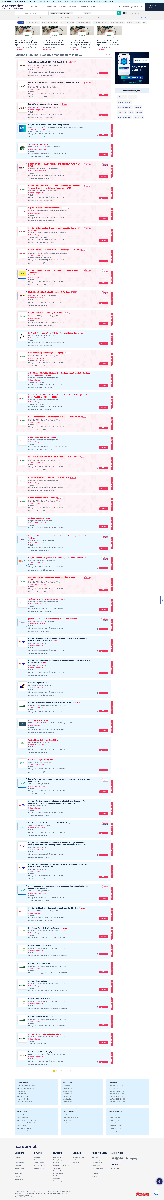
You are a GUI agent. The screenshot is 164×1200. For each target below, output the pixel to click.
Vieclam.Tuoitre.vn (78, 1157)
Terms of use (57, 1168)
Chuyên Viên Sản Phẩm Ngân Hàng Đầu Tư (44, 1034)
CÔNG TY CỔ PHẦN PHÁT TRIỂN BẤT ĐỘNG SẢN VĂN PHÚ (46, 1054)
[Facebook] (111, 1169)
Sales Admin (122, 97)
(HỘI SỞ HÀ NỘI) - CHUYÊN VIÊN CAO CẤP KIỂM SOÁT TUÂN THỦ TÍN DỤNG (55, 165)
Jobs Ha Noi (66, 1086)
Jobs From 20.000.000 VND (117, 1099)
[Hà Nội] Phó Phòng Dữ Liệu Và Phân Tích (44, 104)
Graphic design (96, 1165)
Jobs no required (114, 1115)
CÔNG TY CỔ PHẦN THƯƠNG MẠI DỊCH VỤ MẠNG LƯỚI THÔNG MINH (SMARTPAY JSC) (55, 127)
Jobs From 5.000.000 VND (116, 1088)
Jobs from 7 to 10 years (115, 1128)
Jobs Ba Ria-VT (68, 1093)
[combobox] (31, 13)
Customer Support (59, 1181)
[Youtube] (118, 1169)
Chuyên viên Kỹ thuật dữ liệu (39, 981)
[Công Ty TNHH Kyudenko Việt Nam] (22, 686)
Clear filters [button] (145, 18)
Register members (20, 1182)
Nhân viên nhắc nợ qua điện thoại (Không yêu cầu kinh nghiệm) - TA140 (53, 578)
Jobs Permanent (68, 1115)
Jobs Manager (21, 1125)
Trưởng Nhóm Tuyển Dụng (38, 144)
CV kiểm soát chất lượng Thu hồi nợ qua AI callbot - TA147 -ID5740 (54, 417)
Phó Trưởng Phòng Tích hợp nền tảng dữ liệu (47, 928)
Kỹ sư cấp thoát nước (125, 107)
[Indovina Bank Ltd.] (22, 274)
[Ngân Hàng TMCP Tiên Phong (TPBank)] (22, 539)
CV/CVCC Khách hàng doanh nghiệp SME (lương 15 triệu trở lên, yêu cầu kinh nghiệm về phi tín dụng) (58, 887)
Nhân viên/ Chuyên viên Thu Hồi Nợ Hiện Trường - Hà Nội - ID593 (53, 457)
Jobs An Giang (67, 1091)
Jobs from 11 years (114, 1131)
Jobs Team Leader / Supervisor (27, 1123)
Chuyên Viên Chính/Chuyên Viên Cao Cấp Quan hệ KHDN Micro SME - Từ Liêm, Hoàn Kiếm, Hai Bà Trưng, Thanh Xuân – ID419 (55, 187)
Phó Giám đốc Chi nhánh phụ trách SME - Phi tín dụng (49, 823)
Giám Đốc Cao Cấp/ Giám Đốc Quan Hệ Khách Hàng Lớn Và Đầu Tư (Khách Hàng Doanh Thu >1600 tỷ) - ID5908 (59, 374)
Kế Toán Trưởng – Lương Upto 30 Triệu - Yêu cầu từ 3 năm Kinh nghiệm (55, 333)
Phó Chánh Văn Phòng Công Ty (40, 1052)
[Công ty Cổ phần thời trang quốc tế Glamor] (22, 336)
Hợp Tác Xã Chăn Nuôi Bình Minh (39, 742)
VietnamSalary (51, 6)
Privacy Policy (57, 1160)
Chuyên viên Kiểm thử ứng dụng (40, 1016)
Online (131, 112)
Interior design (96, 1160)
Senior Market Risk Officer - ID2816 (42, 437)
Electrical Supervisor (38, 682)
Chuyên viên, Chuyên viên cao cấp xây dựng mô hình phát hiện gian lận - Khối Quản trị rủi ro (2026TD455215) (58, 865)
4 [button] (65, 1071)
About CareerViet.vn (59, 1157)
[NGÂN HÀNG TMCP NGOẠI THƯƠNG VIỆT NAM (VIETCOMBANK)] (22, 706)
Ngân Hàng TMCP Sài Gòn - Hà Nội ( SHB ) (41, 560)
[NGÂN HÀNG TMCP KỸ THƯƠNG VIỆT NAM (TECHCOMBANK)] (22, 211)
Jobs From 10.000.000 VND (117, 1093)
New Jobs (18, 1157)
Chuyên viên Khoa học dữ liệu (39, 946)
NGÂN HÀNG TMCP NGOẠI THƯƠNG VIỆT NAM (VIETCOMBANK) (48, 705)
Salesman (138, 107)
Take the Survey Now (106, 1)
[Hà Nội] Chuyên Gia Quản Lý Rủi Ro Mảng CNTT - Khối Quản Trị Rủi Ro (54, 83)
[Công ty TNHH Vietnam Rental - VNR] (22, 521)
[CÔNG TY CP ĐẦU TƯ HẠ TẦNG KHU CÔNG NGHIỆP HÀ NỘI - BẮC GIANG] (22, 724)
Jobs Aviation (21, 1091)
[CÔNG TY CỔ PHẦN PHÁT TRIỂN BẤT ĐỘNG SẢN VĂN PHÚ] (22, 1055)
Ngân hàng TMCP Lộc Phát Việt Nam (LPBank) (43, 65)
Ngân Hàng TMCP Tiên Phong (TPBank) (41, 540)
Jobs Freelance (68, 1120)
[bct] (142, 1194)
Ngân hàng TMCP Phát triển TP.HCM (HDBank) (43, 168)
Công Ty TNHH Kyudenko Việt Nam (39, 685)
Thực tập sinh (138, 117)
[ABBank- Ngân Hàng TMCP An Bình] (22, 783)
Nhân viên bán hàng (124, 117)
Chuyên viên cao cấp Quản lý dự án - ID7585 (45, 312)
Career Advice (73, 6)
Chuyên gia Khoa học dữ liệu (39, 963)
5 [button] (69, 1071)
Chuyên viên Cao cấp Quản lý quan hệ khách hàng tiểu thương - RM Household (54, 229)
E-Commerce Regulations (61, 1165)
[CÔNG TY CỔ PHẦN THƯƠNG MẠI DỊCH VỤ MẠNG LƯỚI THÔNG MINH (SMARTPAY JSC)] (22, 128)
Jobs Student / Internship (25, 1115)
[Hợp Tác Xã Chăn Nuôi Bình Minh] (22, 743)
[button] (162, 1)
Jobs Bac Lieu (67, 1101)
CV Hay (42, 6)
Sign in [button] (136, 6)
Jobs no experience (115, 1117)
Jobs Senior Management (25, 1128)
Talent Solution (39, 1162)
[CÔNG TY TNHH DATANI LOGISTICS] (22, 763)
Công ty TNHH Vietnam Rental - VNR (40, 521)
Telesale (94, 1171)
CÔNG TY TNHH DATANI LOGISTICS (39, 762)
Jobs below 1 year (114, 1120)
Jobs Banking (21, 1093)
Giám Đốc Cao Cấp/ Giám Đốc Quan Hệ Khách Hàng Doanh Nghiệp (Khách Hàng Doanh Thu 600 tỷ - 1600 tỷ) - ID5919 (59, 396)
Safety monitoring (97, 1168)
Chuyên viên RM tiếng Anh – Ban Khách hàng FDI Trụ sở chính (54, 702)
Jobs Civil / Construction (24, 1101)
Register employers (40, 1168)
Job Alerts (125, 6)
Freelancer (95, 1157)
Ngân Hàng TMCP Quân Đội (37, 643)
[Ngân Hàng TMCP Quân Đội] (22, 642)
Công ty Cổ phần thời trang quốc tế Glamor (42, 335)
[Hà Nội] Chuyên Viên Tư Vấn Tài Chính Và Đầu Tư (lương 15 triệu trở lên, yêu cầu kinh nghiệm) (59, 780)
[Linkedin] (114, 1169)
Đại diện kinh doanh (124, 102)
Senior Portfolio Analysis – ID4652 (41, 498)
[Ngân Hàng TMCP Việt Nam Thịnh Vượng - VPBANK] (22, 189)
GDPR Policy (57, 1162)
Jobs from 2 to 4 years (115, 1123)
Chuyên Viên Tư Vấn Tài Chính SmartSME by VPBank (48, 124)
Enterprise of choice (134, 13)
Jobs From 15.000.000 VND (117, 1096)
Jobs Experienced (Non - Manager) (27, 1120)
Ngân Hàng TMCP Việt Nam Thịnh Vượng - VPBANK (45, 190)
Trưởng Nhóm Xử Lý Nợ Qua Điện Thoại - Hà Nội (46, 599)
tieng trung (122, 112)
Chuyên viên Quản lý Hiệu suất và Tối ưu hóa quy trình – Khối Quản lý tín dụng (58, 558)
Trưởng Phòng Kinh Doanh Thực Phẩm (43, 740)
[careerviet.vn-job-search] (117, 1158)
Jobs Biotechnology (23, 1096)
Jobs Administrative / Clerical (26, 1086)
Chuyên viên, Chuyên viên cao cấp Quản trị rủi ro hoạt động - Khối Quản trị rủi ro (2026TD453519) (59, 661)
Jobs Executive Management (26, 1131)
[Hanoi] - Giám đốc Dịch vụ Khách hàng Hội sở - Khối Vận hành (52, 619)
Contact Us (76, 1162)
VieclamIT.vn (76, 1160)
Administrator (96, 1176)
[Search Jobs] (119, 13)
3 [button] (61, 1071)
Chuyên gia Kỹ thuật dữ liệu (39, 999)
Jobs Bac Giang (68, 1099)
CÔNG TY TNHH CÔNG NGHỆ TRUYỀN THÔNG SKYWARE (46, 147)
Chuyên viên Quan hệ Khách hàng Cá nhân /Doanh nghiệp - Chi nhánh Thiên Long (55, 271)
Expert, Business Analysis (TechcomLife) (44, 207)
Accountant (132, 97)
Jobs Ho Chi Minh (68, 1088)
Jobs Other (66, 1123)
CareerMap (62, 6)
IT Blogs (17, 1171)
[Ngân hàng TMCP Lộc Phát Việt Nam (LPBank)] (22, 65)
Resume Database (39, 1160)
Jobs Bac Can (67, 1096)
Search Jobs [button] (33, 6)
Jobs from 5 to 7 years (115, 1125)
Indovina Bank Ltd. (34, 275)
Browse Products (39, 1165)
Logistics (139, 112)
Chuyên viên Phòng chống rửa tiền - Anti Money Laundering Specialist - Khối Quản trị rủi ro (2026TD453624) (58, 639)
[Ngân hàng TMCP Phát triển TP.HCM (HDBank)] (22, 167)
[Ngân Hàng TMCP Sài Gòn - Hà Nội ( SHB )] (22, 561)
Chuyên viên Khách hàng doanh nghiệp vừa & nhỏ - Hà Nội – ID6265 (56, 908)
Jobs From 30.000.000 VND (117, 1101)
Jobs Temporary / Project (70, 1117)
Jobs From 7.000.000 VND (116, 1091)
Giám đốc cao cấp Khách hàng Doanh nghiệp (45, 353)
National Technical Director (39, 518)
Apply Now (103, 73)
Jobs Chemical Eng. (23, 1099)
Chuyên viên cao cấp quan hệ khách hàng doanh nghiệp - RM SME (53, 250)
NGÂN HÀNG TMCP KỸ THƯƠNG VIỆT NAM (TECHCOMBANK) (47, 211)
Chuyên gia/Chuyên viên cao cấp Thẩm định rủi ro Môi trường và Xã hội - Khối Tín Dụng (58, 537)
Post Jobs (37, 1157)
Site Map (17, 1176)
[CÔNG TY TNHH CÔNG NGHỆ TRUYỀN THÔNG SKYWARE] (22, 148)
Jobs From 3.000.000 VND (116, 1086)
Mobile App (18, 1173)
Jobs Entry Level (22, 1117)
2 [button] (57, 1071)
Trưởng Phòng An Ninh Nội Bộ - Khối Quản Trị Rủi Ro (48, 62)
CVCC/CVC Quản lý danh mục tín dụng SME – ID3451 (48, 477)
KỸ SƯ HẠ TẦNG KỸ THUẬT (38, 720)
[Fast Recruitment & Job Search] (12, 6)
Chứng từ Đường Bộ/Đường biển (40, 759)
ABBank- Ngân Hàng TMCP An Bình (39, 784)
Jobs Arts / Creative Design (25, 1088)
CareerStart (84, 6)
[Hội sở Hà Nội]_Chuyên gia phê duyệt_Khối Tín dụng (49, 292)
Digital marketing (97, 1162)
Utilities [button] (93, 6)
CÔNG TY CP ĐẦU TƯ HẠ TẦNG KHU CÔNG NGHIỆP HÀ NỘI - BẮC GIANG (51, 723)
